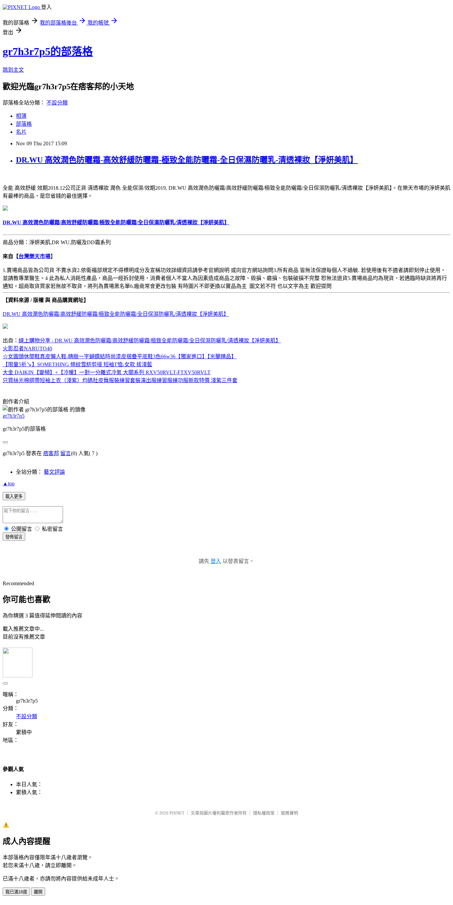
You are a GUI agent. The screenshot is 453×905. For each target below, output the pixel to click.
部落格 (24, 124)
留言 (65, 453)
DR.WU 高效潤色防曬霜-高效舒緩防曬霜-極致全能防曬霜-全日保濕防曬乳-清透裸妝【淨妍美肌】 (187, 160)
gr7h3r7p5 (14, 416)
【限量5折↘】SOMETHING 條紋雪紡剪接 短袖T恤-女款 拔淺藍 (77, 364)
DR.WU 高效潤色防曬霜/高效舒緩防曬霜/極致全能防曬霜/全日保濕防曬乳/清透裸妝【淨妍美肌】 (116, 314)
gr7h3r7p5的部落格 (48, 51)
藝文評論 (54, 472)
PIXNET (176, 812)
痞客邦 (51, 453)
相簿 (21, 116)
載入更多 (14, 496)
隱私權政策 (264, 812)
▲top (9, 483)
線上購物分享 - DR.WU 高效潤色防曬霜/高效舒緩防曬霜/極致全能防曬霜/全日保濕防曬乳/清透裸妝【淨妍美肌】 (150, 340)
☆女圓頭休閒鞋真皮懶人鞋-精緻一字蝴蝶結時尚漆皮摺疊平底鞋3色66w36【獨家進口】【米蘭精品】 (119, 356)
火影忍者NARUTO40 (27, 348)
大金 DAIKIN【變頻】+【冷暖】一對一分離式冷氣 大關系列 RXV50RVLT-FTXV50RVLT (107, 372)
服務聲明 (289, 812)
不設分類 (57, 102)
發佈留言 (14, 536)
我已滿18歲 (16, 891)
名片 (21, 132)
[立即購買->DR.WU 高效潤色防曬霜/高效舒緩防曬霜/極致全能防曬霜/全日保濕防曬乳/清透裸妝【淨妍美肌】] (5, 209)
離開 (38, 891)
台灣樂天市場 (34, 256)
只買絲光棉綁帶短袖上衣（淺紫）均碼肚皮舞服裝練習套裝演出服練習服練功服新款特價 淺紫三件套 (120, 380)
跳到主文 (13, 70)
